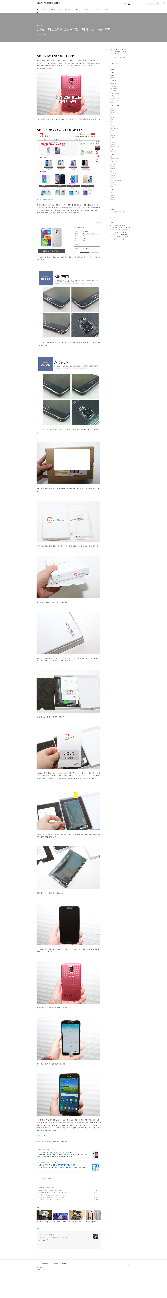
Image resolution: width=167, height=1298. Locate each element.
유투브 (124, 57)
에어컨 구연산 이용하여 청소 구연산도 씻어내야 (50, 1197)
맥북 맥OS (113, 86)
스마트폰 (116, 225)
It (122, 237)
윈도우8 (113, 171)
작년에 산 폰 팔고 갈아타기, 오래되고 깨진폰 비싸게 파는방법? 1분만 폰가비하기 (61, 1167)
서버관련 (113, 175)
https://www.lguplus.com (45, 1149)
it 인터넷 (126, 237)
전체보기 (112, 69)
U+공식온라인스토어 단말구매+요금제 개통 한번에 (55, 1152)
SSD (112, 122)
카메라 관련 (114, 133)
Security (113, 184)
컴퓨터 (112, 110)
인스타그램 (116, 57)
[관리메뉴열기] (164, 3)
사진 (126, 230)
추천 (111, 225)
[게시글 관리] (44, 1178)
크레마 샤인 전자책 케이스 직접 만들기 (48, 1199)
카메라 (116, 232)
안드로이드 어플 (115, 98)
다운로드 (112, 190)
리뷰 (76, 10)
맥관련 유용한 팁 (115, 93)
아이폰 (112, 234)
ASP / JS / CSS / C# (116, 180)
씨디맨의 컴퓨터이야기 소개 (117, 212)
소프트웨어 (113, 164)
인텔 (123, 230)
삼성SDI (113, 197)
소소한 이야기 (114, 195)
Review (112, 239)
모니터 (112, 113)
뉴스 (112, 156)
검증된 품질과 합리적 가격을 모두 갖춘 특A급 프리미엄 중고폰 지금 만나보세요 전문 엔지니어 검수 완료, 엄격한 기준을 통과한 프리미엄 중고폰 (62, 1155)
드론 (112, 149)
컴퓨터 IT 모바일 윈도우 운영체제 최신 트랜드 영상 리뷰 (53, 1237)
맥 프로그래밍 (114, 91)
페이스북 (112, 57)
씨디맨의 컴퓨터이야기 (49, 3)
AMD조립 (96, 10)
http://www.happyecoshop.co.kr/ (47, 199)
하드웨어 (112, 154)
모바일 (112, 96)
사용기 (125, 227)
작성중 (112, 72)
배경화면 (113, 192)
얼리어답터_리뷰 (114, 106)
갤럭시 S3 (113, 103)
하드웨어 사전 (114, 161)
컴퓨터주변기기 (115, 124)
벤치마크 (119, 237)
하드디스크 (113, 117)
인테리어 (122, 239)
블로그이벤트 (114, 78)
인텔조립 (85, 10)
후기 (116, 234)
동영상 (126, 234)
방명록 (106, 10)
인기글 (117, 64)
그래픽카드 (113, 115)
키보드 (112, 138)
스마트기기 (113, 108)
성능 (117, 230)
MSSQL (113, 178)
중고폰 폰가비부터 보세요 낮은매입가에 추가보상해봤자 (57, 1165)
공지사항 (112, 75)
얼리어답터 (124, 225)
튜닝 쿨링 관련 (114, 128)
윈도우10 (113, 173)
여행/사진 (113, 200)
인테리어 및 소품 (115, 147)
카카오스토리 (45, 1263)
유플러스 (112, 230)
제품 (129, 227)
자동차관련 (113, 151)
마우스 (112, 140)
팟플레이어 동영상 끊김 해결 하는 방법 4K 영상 (50, 1195)
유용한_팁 (41, 1187)
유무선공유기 (114, 144)
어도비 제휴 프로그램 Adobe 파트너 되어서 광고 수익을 (52, 1193)
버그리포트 (113, 166)
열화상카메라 (114, 142)
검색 (125, 3)
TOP (129, 1264)
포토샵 (112, 187)
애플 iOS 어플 (114, 100)
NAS (112, 119)
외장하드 (113, 126)
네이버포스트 (55, 1263)
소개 (44, 10)
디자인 (120, 232)
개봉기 (112, 227)
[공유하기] (42, 1178)
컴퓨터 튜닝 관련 (115, 159)
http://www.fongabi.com (45, 1162)
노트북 (112, 131)
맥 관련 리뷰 (114, 88)
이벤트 (112, 232)
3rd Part (113, 182)
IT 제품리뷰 (113, 237)
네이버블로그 (65, 1263)
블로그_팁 (113, 83)
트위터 (120, 57)
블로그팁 (67, 10)
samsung (120, 227)
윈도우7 (113, 169)
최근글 (112, 64)
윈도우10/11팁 (55, 10)
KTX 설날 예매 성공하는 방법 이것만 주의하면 (50, 1190)
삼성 (120, 225)
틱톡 (38, 1263)
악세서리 (113, 135)
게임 (120, 230)
